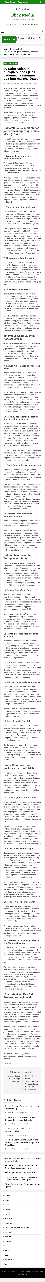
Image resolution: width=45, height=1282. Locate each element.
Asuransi (7, 1196)
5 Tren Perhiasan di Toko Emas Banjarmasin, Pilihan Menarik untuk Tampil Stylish (21, 2)
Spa (5, 1246)
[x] (22, 9)
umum (6, 1255)
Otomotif (9, 83)
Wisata (6, 1264)
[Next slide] (42, 2)
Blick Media (22, 15)
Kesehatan (8, 1223)
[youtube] (28, 9)
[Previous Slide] (38, 2)
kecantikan (8, 1218)
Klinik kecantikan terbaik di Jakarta (16, 1228)
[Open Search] (39, 31)
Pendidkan (8, 1241)
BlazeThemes (22, 1274)
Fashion (7, 1209)
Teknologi (7, 1250)
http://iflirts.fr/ (8, 1063)
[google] (25, 9)
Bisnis (6, 1205)
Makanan (7, 1232)
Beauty (7, 1200)
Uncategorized (10, 63)
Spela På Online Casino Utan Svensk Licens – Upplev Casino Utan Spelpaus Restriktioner (22, 1142)
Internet (7, 1214)
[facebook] (16, 9)
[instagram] (19, 9)
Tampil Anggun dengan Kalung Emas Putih (20, 1172)
